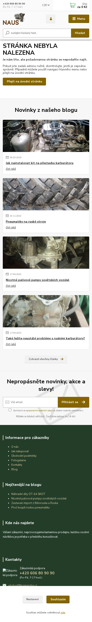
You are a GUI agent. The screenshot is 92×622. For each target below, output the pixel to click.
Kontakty (16, 465)
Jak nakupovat (20, 451)
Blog (14, 469)
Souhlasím (58, 599)
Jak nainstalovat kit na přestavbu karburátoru (39, 163)
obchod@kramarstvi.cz (22, 585)
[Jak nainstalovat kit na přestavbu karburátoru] (46, 136)
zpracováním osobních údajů (39, 410)
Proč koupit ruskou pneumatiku (30, 508)
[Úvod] (21, 19)
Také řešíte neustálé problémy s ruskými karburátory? (45, 338)
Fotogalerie (18, 460)
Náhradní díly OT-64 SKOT (28, 494)
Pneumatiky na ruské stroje (26, 221)
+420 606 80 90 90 (14, 3)
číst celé (11, 169)
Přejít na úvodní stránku (24, 81)
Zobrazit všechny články (43, 359)
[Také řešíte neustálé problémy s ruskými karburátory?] (46, 311)
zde (63, 612)
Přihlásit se (70, 402)
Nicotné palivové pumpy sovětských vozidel (37, 280)
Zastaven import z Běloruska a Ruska (34, 503)
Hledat (80, 33)
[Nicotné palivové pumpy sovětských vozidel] (46, 253)
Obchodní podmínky (24, 456)
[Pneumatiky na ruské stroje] (46, 194)
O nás (15, 447)
